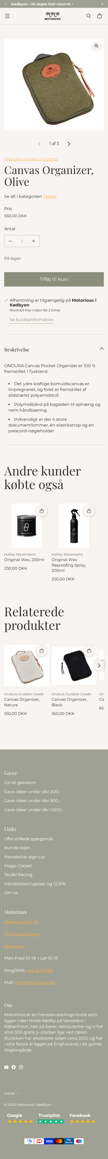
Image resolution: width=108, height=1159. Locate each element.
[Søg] (88, 16)
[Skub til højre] (68, 143)
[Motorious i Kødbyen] (53, 16)
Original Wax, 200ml (24, 559)
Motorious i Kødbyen (34, 1104)
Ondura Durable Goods (31, 159)
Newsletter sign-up (24, 856)
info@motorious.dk (34, 982)
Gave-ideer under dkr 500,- (32, 800)
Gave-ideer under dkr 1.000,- (33, 809)
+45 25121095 (39, 970)
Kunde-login (17, 847)
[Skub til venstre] (39, 143)
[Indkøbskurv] (100, 16)
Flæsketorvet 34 (21, 921)
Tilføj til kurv (54, 279)
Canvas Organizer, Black (69, 702)
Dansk (9, 1093)
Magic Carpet (18, 865)
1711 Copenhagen (22, 934)
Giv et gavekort (20, 782)
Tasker (50, 196)
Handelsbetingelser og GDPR (35, 883)
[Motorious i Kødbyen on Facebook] (13, 1067)
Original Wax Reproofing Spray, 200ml (69, 565)
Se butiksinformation (32, 319)
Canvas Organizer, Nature (22, 702)
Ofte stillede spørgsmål (28, 838)
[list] (54, 84)
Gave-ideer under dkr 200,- (32, 791)
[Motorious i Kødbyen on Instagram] (21, 1067)
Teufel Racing (18, 874)
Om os (11, 892)
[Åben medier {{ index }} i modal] (54, 84)
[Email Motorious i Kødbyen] (6, 1067)
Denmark (14, 946)
